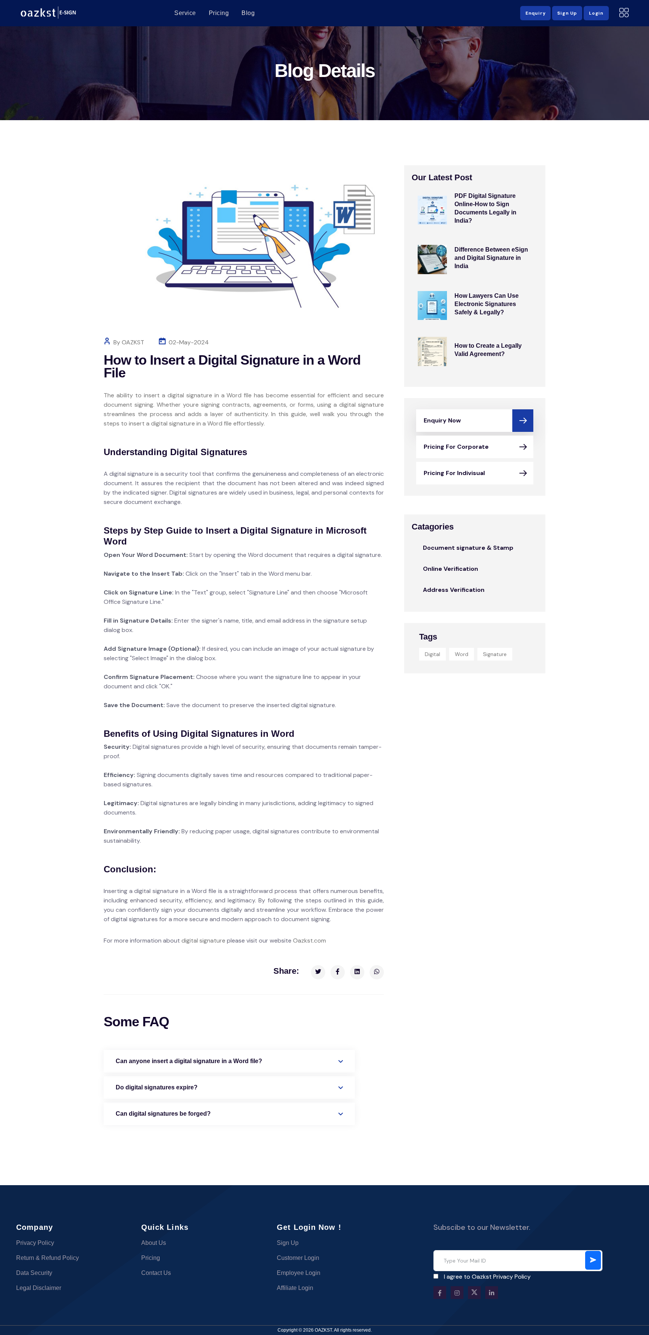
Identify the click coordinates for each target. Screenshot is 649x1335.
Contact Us (156, 1273)
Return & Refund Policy (47, 1258)
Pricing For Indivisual (454, 473)
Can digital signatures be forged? (163, 1113)
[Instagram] (457, 1292)
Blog (248, 13)
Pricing (219, 13)
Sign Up (288, 1243)
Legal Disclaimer (38, 1288)
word (461, 654)
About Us (153, 1243)
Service (185, 13)
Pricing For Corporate (456, 447)
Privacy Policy (35, 1243)
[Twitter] (318, 972)
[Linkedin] (357, 972)
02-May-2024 (189, 342)
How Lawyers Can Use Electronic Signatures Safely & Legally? (486, 304)
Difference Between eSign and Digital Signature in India (491, 257)
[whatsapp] (377, 972)
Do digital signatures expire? (157, 1087)
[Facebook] (338, 972)
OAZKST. (324, 1330)
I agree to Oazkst (487, 1277)
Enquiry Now (442, 420)
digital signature (203, 940)
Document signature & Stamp (468, 548)
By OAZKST (128, 342)
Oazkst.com (309, 940)
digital (432, 654)
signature (495, 654)
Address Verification (453, 590)
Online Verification (450, 569)
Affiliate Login (295, 1288)
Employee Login (298, 1273)
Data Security (34, 1273)
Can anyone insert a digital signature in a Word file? (189, 1061)
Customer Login (298, 1258)
